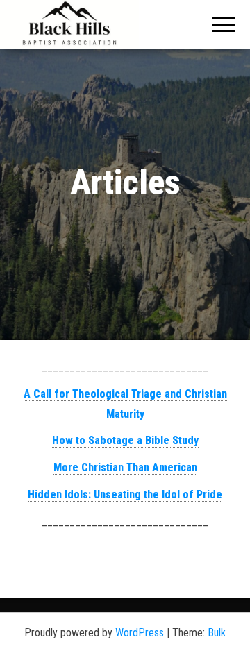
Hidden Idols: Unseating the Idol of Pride (125, 494)
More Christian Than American (125, 467)
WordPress (139, 632)
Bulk (217, 632)
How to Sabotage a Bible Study (125, 440)
